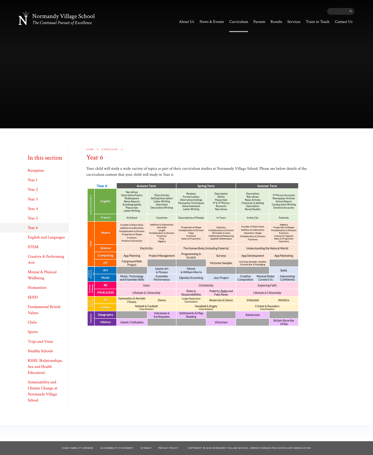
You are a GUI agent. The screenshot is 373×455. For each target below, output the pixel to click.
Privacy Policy (168, 448)
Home (90, 149)
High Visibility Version (77, 448)
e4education (302, 448)
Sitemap (146, 448)
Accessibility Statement (116, 448)
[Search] (351, 11)
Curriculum (109, 149)
